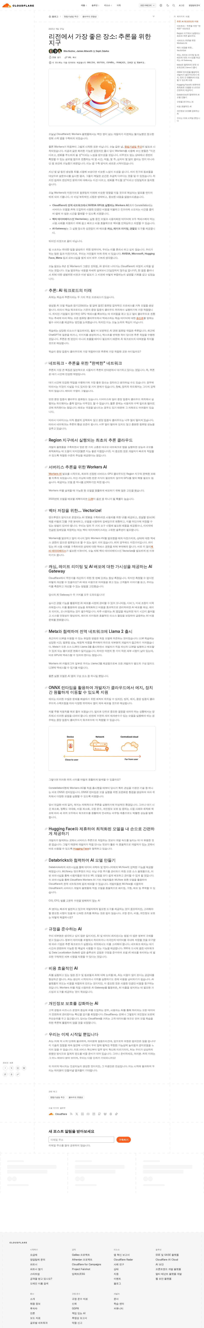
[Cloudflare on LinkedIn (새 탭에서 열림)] (82, 1114)
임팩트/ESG (78, 1273)
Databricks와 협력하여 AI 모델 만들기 (188, 95)
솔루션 (95, 5)
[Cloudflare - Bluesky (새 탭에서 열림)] (105, 1114)
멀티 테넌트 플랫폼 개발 (169, 1273)
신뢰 (74, 1303)
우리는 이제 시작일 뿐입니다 (188, 119)
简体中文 (140, 62)
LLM (90, 498)
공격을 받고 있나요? (41, 1278)
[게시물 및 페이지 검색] (173, 5)
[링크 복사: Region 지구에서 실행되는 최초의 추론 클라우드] (47, 440)
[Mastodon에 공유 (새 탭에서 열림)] (5, 1074)
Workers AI (55, 473)
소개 (32, 1298)
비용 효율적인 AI (184, 106)
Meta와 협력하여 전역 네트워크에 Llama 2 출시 (188, 66)
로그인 (181, 5)
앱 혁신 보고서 (122, 1254)
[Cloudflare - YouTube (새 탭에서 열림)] (88, 1114)
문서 (116, 1298)
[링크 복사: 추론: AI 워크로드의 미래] (47, 290)
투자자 (33, 1308)
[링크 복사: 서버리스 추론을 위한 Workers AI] (47, 467)
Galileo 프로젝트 (81, 1254)
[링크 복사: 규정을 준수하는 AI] (47, 929)
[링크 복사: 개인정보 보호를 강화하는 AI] (47, 1003)
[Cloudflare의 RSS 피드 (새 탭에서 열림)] (71, 1114)
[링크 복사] (18, 1074)
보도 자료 (35, 1317)
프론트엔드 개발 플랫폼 (168, 1269)
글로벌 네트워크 (39, 1322)
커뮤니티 (118, 1308)
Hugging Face (81, 848)
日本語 (130, 62)
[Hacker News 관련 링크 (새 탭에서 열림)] (5, 1068)
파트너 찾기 (36, 1269)
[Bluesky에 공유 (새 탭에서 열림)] (24, 1068)
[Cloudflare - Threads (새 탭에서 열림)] (111, 1114)
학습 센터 (119, 1303)
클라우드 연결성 (89, 16)
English (91, 62)
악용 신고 (77, 1322)
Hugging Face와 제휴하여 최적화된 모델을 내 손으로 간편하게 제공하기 (188, 87)
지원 (116, 1273)
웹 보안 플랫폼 (163, 1278)
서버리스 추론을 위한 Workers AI (186, 41)
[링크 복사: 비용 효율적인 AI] (47, 968)
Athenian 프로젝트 (82, 1259)
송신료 (140, 318)
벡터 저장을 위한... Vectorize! (185, 48)
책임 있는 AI (79, 1313)
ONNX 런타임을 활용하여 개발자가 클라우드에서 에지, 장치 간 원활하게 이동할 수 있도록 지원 (188, 76)
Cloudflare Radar (123, 1259)
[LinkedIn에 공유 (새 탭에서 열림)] (18, 1068)
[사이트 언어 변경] (161, 5)
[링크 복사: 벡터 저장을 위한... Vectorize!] (47, 510)
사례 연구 (119, 1264)
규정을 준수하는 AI (185, 102)
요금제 (33, 1254)
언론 (32, 1313)
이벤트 (117, 1278)
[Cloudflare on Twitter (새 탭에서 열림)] (77, 1114)
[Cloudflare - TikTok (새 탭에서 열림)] (116, 1114)
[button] (102, 748)
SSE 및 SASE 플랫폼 (167, 1254)
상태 (116, 1269)
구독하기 (123, 1139)
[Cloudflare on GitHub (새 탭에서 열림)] (99, 1114)
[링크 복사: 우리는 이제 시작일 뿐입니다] (47, 1034)
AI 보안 (160, 1264)
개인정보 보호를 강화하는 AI (188, 112)
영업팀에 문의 (194, 5)
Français (120, 62)
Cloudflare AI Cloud (167, 1259)
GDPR (75, 1308)
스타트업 (35, 1273)
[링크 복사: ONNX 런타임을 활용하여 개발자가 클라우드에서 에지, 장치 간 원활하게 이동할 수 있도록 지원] (47, 687)
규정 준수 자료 (80, 1298)
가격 (119, 5)
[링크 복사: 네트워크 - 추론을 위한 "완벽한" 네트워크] (47, 363)
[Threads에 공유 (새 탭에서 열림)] (11, 1074)
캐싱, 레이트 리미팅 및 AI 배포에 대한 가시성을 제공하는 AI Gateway (188, 57)
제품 (83, 5)
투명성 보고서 (79, 1317)
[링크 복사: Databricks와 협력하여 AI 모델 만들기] (47, 860)
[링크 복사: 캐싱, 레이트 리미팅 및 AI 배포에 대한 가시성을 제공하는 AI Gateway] (47, 566)
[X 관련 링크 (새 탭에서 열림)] (11, 1068)
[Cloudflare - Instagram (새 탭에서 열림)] (94, 1114)
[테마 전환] (167, 5)
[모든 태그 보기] (153, 16)
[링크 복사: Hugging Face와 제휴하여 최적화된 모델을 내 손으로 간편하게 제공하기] (47, 828)
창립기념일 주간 (71, 16)
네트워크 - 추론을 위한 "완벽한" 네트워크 (188, 27)
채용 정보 (35, 1303)
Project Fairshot (81, 1269)
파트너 (33, 1264)
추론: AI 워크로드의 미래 (187, 21)
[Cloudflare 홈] (18, 5)
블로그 (117, 1283)
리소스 (107, 5)
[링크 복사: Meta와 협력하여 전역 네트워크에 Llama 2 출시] (47, 631)
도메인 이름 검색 (39, 1283)
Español (110, 62)
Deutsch (101, 62)
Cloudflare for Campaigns (86, 1264)
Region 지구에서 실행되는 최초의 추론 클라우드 (188, 34)
